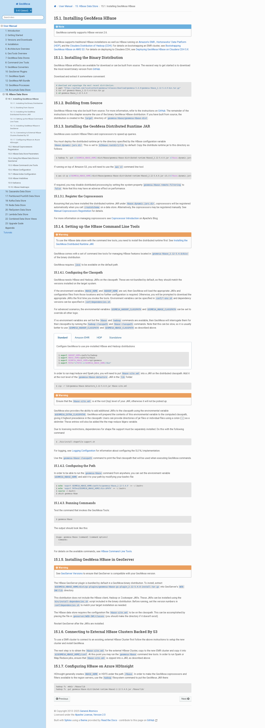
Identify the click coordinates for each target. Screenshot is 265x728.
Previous (63, 699)
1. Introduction (12, 31)
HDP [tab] (99, 337)
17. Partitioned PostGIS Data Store (22, 196)
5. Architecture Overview (17, 49)
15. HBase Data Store (16, 94)
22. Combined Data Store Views (21, 219)
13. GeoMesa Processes (17, 85)
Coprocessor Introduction (125, 218)
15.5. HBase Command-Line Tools (23, 165)
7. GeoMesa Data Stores (17, 58)
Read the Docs (109, 720)
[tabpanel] (123, 355)
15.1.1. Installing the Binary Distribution (26, 103)
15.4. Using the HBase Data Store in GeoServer (23, 159)
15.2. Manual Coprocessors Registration (20, 148)
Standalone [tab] (115, 337)
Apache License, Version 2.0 (90, 714)
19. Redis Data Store (15, 205)
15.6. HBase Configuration (19, 170)
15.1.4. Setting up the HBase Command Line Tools (26, 120)
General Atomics (89, 711)
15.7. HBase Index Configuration (22, 174)
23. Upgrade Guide (14, 223)
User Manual (10, 26)
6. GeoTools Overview (16, 53)
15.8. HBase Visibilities (18, 178)
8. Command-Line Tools (17, 62)
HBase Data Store (86, 6)
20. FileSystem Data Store (18, 210)
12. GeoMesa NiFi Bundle (17, 80)
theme (84, 720)
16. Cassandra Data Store (18, 191)
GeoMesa (24, 3)
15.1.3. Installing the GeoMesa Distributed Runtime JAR (22, 113)
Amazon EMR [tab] (82, 337)
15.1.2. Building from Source (22, 108)
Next (184, 699)
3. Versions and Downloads (18, 40)
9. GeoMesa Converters (17, 67)
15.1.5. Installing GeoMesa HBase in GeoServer (25, 127)
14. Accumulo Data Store (18, 90)
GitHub (96, 69)
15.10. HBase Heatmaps (18, 187)
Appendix (10, 228)
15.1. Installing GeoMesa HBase (23, 99)
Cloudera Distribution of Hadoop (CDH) (91, 45)
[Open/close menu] (2, 26)
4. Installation (12, 44)
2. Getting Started (14, 35)
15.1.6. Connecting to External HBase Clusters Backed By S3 (25, 134)
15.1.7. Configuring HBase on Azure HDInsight (25, 141)
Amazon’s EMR (147, 42)
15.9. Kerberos (14, 183)
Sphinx (68, 720)
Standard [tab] (62, 337)
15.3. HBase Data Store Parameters (23, 154)
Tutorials (8, 232)
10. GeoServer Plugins (16, 71)
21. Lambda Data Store (16, 214)
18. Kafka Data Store (15, 200)
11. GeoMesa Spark (15, 76)
